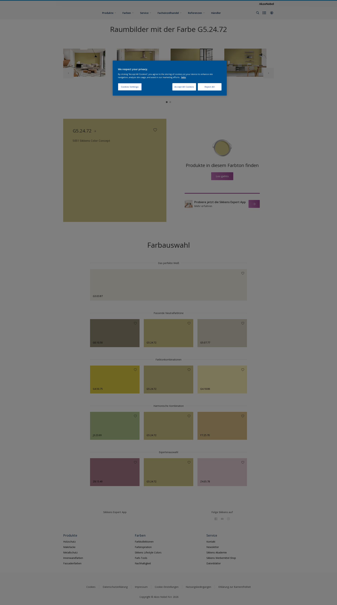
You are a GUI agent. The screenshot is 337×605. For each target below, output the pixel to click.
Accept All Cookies (184, 86)
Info (183, 77)
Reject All (210, 86)
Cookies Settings (130, 86)
